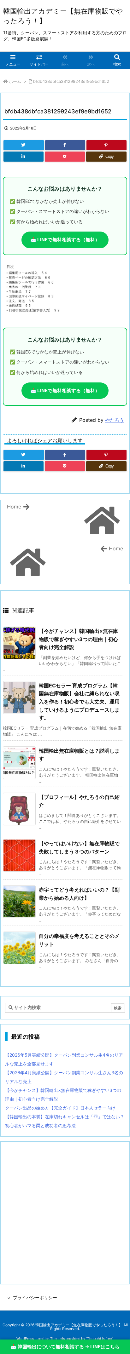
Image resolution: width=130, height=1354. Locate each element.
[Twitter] (23, 145)
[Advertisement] (65, 1213)
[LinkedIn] (23, 157)
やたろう (114, 420)
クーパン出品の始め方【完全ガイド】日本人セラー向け (60, 1107)
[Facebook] (65, 145)
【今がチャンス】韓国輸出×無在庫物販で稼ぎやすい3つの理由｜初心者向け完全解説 (78, 639)
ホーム (15, 81)
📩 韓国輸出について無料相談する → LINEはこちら (65, 1347)
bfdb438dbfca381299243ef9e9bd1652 (71, 81)
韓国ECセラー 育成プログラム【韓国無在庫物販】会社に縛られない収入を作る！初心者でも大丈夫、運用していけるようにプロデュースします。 (79, 701)
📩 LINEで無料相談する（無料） (65, 240)
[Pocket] (65, 157)
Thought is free (99, 1338)
